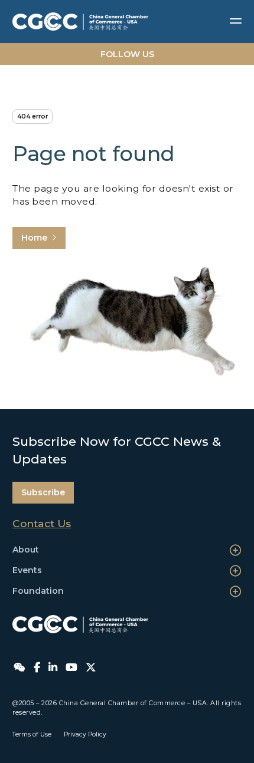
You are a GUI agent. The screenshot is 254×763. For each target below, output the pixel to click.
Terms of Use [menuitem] (31, 734)
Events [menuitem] (27, 570)
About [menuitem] (25, 549)
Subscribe (43, 492)
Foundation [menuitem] (38, 591)
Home (34, 237)
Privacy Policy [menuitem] (85, 734)
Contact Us (41, 523)
